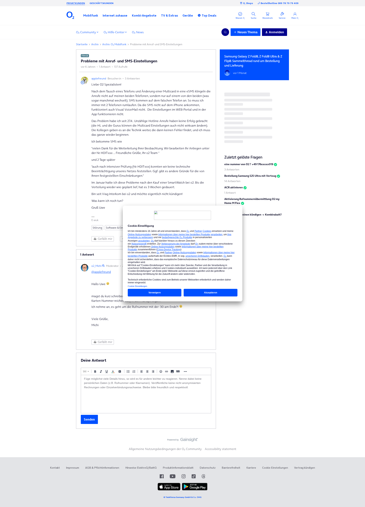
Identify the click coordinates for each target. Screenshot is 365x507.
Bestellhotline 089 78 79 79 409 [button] (279, 3)
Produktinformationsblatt (178, 468)
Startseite (82, 44)
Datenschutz (208, 468)
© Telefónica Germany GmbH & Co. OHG (182, 497)
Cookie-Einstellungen (275, 468)
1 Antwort (230, 193)
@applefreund (101, 272)
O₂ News (138, 32)
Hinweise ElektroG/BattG (141, 468)
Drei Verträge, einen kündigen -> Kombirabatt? (253, 214)
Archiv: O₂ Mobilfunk (114, 44)
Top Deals (209, 15)
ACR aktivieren (233, 187)
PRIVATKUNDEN (76, 3)
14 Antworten (232, 181)
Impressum (72, 468)
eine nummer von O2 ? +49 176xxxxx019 (248, 164)
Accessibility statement (220, 449)
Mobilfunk (90, 15)
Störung (97, 228)
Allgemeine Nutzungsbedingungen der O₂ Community (165, 449)
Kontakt (55, 468)
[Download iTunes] (169, 489)
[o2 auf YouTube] (172, 476)
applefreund (98, 78)
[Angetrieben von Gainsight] (182, 441)
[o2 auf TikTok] (194, 476)
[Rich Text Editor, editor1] (146, 394)
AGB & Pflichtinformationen (102, 468)
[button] (90, 15)
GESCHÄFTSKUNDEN (101, 3)
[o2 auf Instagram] (184, 476)
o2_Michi (96, 266)
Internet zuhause (115, 15)
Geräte (187, 15)
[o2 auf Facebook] (162, 476)
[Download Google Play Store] (194, 489)
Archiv (95, 44)
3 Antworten (231, 169)
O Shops (248, 3)
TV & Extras (169, 15)
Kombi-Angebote (144, 15)
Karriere (251, 468)
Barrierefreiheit (231, 468)
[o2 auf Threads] (203, 476)
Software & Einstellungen (121, 228)
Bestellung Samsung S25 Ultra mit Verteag (250, 176)
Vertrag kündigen (304, 468)
